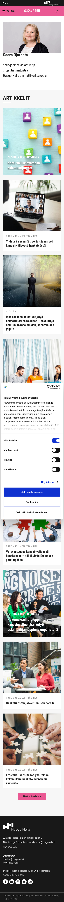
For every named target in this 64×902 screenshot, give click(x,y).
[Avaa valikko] (6, 11)
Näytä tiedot (47, 482)
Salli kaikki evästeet (32, 492)
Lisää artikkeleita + (32, 796)
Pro (4, 3)
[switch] (56, 450)
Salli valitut (32, 502)
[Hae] (57, 11)
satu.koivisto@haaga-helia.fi (42, 842)
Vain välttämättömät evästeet (32, 512)
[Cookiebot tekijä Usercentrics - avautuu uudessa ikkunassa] (46, 387)
